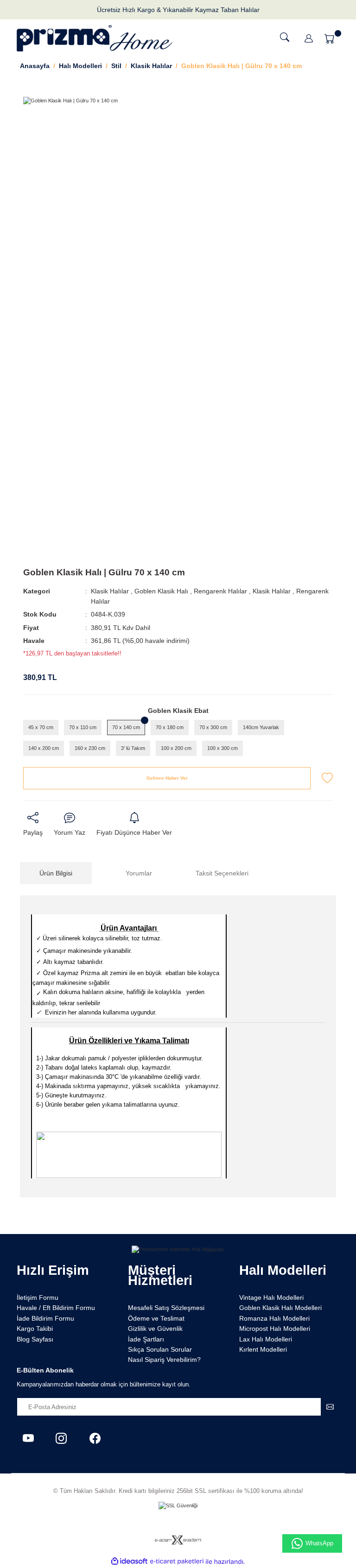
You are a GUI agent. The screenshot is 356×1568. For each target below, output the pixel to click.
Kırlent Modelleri (263, 1349)
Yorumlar (139, 873)
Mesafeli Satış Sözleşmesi (166, 1307)
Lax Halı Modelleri (265, 1339)
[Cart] (331, 38)
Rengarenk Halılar (220, 591)
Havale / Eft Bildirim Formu (56, 1307)
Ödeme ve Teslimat (156, 1318)
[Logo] (94, 38)
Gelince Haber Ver (167, 778)
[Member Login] (308, 38)
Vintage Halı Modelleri (271, 1297)
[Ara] (284, 37)
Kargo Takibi (35, 1328)
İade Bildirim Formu (45, 1318)
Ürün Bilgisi (55, 873)
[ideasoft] (129, 1561)
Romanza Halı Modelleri (274, 1318)
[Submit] (330, 1407)
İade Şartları (146, 1339)
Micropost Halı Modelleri (274, 1328)
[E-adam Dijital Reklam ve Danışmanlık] (178, 1540)
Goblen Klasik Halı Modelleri (280, 1307)
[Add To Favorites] (327, 778)
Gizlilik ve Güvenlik (155, 1328)
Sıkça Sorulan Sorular (160, 1349)
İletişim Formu (37, 1297)
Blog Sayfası (35, 1339)
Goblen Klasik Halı (161, 591)
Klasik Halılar (110, 591)
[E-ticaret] (177, 1562)
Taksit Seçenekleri (222, 873)
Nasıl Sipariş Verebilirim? (164, 1359)
